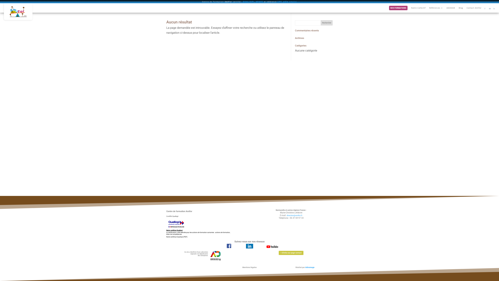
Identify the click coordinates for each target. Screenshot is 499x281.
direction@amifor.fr (294, 215)
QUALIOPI (248, 2)
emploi (290, 2)
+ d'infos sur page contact (291, 253)
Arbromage (309, 267)
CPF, (280, 2)
